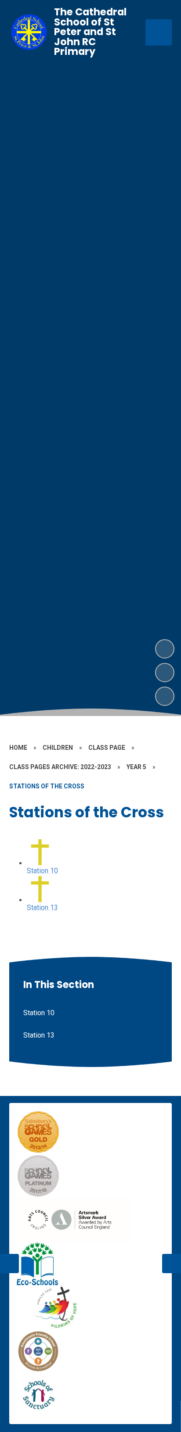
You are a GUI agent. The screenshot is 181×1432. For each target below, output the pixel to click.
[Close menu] (158, 32)
